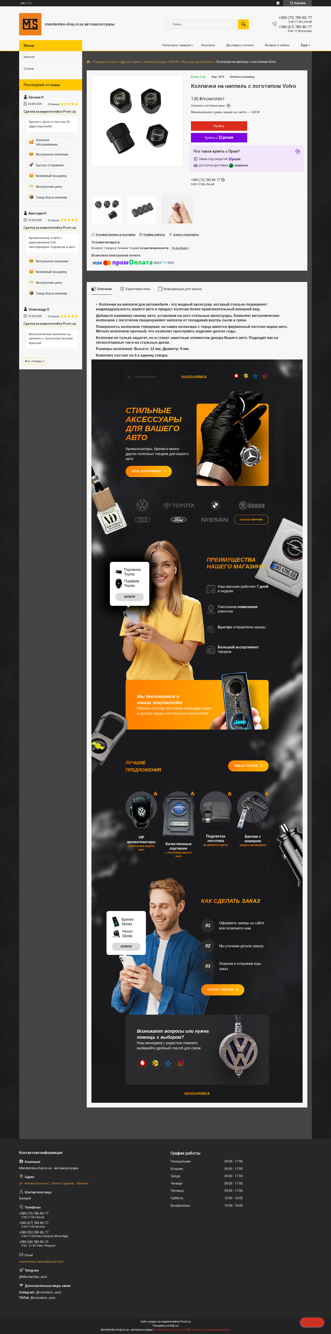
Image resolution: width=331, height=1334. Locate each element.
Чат (315, 1322)
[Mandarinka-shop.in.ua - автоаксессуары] (30, 24)
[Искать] (243, 24)
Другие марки (130, 62)
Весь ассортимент (146, 471)
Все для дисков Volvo (197, 62)
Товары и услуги (105, 62)
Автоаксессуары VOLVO (161, 62)
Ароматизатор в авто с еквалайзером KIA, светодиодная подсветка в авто (52, 242)
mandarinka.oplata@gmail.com (41, 1261)
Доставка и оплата (240, 45)
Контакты (208, 45)
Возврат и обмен (277, 45)
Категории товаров (176, 45)
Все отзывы (33, 361)
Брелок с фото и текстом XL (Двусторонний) (49, 124)
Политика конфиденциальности (210, 1329)
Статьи (29, 68)
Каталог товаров (220, 989)
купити (129, 596)
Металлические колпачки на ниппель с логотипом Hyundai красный (51, 338)
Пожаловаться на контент (171, 1329)
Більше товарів (246, 765)
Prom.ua (185, 1321)
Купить (219, 126)
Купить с (211, 138)
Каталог (29, 57)
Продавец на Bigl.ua (166, 1325)
